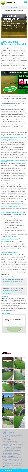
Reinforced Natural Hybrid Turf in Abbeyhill (13, 468)
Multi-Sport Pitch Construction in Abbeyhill (13, 444)
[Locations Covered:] (1, 2)
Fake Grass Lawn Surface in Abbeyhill (12, 447)
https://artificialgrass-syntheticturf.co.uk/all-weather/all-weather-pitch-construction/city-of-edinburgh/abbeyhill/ (12, 292)
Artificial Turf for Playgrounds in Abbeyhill (12, 454)
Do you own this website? (10, 324)
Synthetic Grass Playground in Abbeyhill (12, 459)
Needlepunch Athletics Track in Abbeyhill (12, 463)
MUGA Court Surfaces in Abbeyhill (11, 441)
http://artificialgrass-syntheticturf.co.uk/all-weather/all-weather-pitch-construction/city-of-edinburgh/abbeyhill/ (13, 139)
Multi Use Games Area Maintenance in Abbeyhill (14, 442)
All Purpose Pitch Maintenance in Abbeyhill (13, 435)
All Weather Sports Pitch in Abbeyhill (11, 433)
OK (21, 324)
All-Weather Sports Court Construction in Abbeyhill (12, 437)
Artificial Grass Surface (7, 430)
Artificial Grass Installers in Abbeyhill (11, 450)
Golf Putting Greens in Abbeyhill (10, 453)
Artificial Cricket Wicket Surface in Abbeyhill (13, 465)
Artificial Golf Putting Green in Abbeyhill (12, 457)
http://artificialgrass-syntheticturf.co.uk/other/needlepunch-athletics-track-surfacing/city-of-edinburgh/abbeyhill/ (13, 205)
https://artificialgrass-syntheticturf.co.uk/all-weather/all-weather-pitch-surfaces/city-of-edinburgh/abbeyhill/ (12, 283)
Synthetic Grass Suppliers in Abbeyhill (12, 448)
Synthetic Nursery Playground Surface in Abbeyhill (12, 461)
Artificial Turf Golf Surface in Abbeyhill (12, 451)
